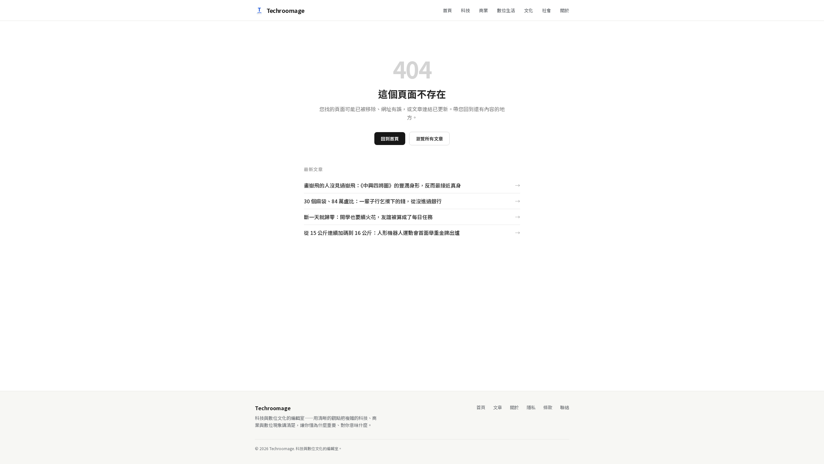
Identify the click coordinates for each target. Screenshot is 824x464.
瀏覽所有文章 (429, 138)
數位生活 (506, 10)
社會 (546, 10)
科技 (465, 10)
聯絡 (564, 407)
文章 (497, 407)
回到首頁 (390, 138)
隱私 (531, 407)
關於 (564, 10)
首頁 (447, 10)
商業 (483, 10)
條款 (547, 407)
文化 (528, 10)
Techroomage (285, 10)
